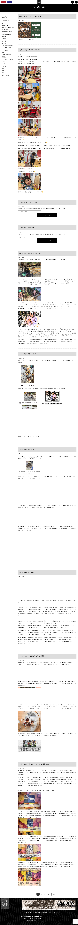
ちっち (3, 61)
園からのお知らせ (6, 25)
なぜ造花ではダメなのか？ (27, 449)
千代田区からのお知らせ (7, 59)
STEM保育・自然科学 (7, 47)
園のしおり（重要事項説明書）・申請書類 (8, 28)
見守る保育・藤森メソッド (8, 45)
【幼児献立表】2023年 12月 (28, 202)
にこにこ (4, 66)
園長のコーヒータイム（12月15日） (30, 16)
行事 (3, 73)
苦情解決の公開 (5, 20)
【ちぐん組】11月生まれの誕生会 (29, 50)
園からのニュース (6, 23)
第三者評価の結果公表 (7, 31)
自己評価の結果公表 (6, 34)
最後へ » (55, 894)
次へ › (49, 894)
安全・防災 (4, 41)
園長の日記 (4, 36)
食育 (3, 70)
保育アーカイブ (5, 75)
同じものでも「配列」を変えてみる (30, 253)
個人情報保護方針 (43, 912)
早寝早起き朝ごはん (6, 54)
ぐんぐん (4, 63)
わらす (3, 68)
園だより (4, 43)
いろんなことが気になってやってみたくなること (34, 764)
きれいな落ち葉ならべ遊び (27, 354)
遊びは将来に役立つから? (27, 572)
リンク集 (35, 912)
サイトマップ (51, 912)
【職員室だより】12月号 (27, 227)
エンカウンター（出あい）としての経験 (31, 656)
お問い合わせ (28, 912)
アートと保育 (5, 50)
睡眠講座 (4, 57)
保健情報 (4, 38)
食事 (3, 52)
